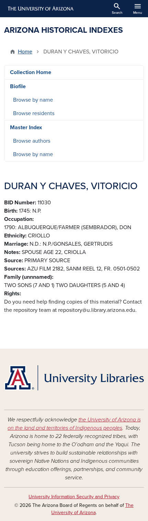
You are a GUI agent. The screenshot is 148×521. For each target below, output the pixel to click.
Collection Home (30, 72)
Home (25, 51)
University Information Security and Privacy (74, 497)
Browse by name (33, 99)
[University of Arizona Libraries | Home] (74, 377)
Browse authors (31, 140)
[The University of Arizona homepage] (40, 8)
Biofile (18, 86)
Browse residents (33, 113)
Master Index (26, 127)
